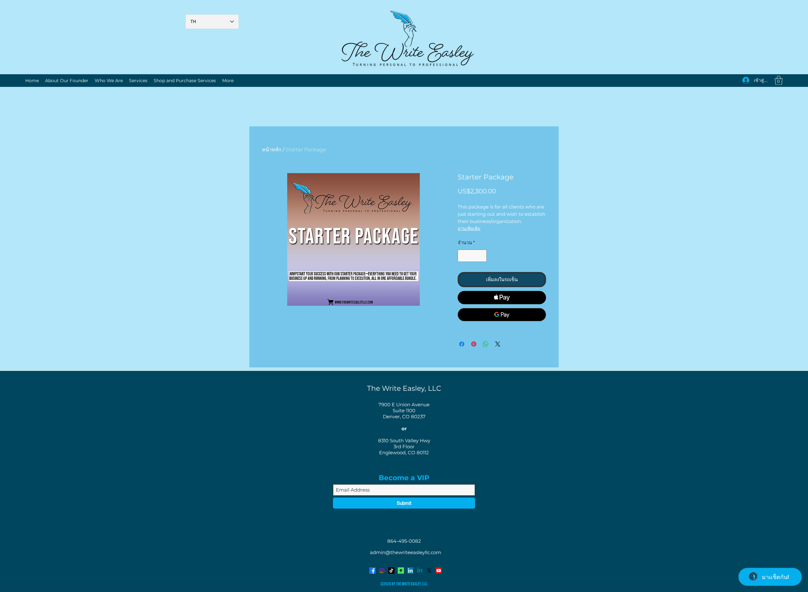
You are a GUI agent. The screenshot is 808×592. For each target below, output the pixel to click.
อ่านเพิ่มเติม (469, 228)
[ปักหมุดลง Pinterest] (474, 344)
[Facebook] (372, 570)
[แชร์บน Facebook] (462, 344)
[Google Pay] (502, 314)
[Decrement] (463, 256)
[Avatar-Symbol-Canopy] (401, 570)
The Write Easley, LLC (404, 388)
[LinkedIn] (410, 570)
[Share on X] (498, 344)
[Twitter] (429, 570)
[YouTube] (439, 570)
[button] (778, 80)
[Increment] (482, 256)
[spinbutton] (472, 256)
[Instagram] (382, 570)
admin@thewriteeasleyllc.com (405, 552)
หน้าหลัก (272, 150)
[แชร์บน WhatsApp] (486, 344)
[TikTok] (391, 570)
